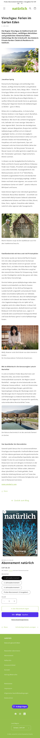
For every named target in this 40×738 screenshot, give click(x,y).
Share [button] (6, 491)
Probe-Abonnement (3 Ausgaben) (16, 592)
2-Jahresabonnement (12, 583)
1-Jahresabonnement (12, 578)
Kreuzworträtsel (9, 665)
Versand (11, 570)
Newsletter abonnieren (12, 651)
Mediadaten (8, 684)
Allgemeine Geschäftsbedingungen (16, 693)
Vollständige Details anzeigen (25, 627)
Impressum (8, 688)
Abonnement (8, 656)
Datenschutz (8, 698)
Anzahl (4, 597)
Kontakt (7, 670)
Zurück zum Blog (21, 500)
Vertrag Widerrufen (10, 675)
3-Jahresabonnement (12, 587)
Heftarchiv (7, 660)
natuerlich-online (16, 734)
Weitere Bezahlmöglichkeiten (20, 620)
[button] (4, 8)
